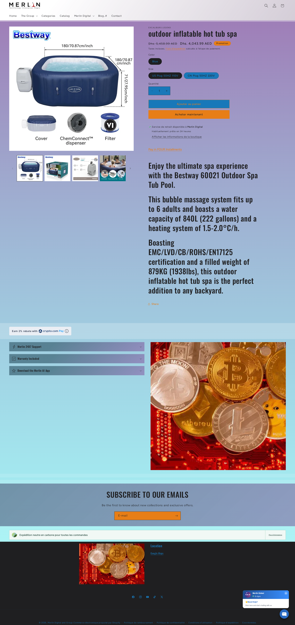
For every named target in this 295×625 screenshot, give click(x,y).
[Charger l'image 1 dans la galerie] (30, 168)
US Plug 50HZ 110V (165, 75)
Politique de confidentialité (171, 622)
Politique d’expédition (227, 622)
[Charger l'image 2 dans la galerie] (57, 168)
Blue (155, 61)
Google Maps (157, 553)
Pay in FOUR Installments (165, 149)
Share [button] (155, 303)
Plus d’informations (275, 535)
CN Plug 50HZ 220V (201, 75)
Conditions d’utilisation (200, 622)
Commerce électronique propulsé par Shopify (96, 622)
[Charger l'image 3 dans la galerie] (85, 168)
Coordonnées (249, 622)
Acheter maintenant (189, 114)
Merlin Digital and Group (60, 622)
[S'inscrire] (176, 515)
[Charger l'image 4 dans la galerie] (113, 168)
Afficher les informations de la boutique (177, 136)
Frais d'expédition (175, 48)
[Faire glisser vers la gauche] (12, 168)
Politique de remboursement (138, 622)
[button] (29, 16)
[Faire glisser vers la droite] (130, 168)
